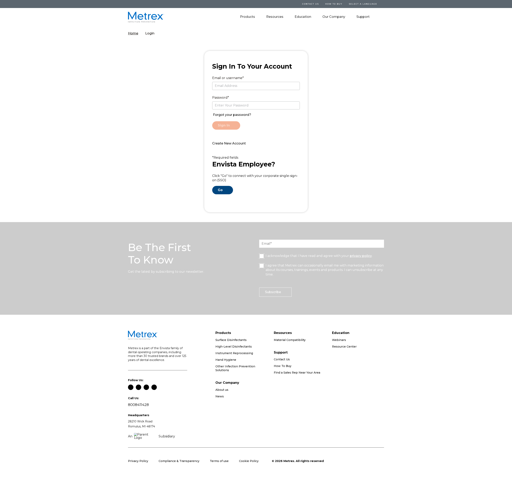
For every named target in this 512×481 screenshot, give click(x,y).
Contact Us (282, 359)
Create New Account (229, 143)
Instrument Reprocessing (234, 353)
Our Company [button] (333, 17)
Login (149, 33)
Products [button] (247, 17)
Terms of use (219, 461)
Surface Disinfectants (231, 340)
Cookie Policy (249, 461)
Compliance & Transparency (179, 461)
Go (220, 190)
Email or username (227, 78)
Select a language (363, 4)
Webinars (339, 340)
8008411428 (138, 405)
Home (133, 33)
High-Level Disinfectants (233, 346)
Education (303, 17)
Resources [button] (274, 17)
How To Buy (333, 4)
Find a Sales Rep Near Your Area (297, 372)
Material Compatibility (290, 340)
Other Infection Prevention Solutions (235, 368)
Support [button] (363, 17)
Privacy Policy (138, 461)
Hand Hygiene (225, 360)
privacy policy (361, 256)
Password (220, 97)
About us (221, 390)
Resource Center (344, 346)
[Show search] (381, 17)
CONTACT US (310, 4)
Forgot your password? (232, 115)
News (219, 396)
